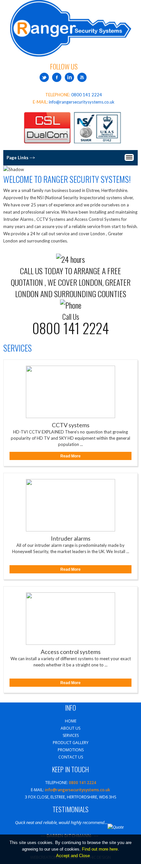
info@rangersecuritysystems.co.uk (81, 102)
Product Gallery (71, 742)
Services (71, 735)
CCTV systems (71, 424)
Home (70, 721)
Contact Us (70, 757)
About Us (70, 728)
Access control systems (71, 651)
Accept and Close (73, 855)
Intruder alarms (71, 538)
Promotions (71, 750)
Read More (70, 456)
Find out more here (100, 849)
